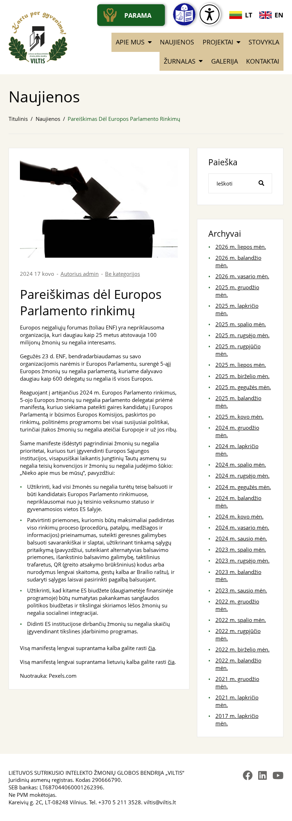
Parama (137, 15)
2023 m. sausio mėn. (241, 590)
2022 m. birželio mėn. (242, 649)
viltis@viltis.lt (160, 802)
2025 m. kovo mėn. (239, 416)
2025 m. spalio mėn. (240, 324)
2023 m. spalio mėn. (240, 549)
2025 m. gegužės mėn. (243, 387)
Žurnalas (179, 61)
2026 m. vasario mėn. (242, 276)
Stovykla (264, 42)
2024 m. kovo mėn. (239, 516)
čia (151, 647)
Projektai (218, 42)
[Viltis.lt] (38, 37)
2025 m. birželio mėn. (242, 376)
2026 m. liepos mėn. (240, 246)
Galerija (224, 61)
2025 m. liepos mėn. (240, 364)
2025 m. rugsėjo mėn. (242, 335)
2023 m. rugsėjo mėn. (242, 560)
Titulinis (18, 118)
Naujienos (177, 42)
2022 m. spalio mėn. (240, 619)
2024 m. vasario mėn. (242, 527)
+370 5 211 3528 (119, 802)
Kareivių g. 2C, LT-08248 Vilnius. (48, 802)
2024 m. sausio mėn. (241, 538)
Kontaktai (262, 61)
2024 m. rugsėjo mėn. (242, 475)
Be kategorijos (122, 273)
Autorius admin (80, 273)
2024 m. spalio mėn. (240, 464)
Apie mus (130, 42)
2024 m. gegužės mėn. (243, 486)
